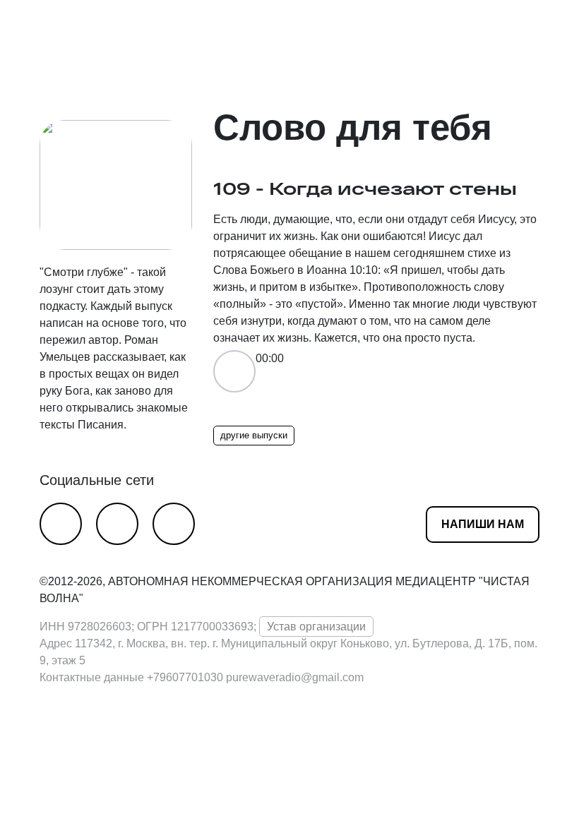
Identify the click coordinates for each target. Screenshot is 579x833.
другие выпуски (253, 435)
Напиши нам (482, 524)
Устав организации (316, 627)
